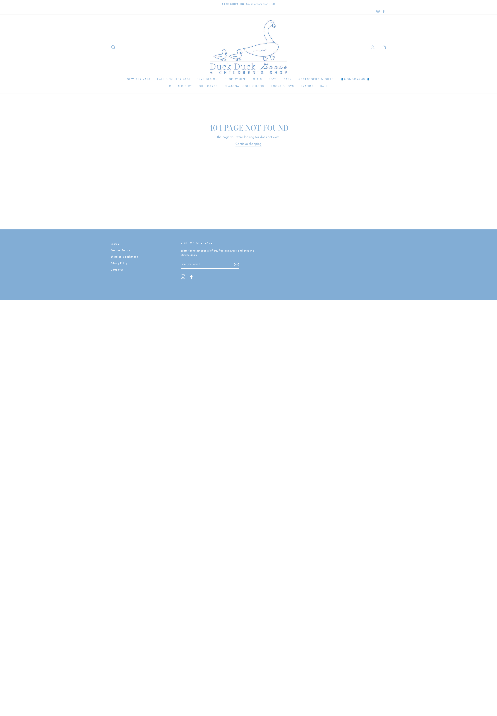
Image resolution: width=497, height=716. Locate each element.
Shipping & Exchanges (124, 257)
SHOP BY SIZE (235, 79)
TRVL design (207, 79)
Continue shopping (248, 143)
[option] (248, 4)
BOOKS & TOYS (282, 86)
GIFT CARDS (208, 86)
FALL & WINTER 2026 (173, 79)
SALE (324, 86)
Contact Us (117, 270)
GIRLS (257, 79)
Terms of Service (120, 250)
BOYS (273, 79)
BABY (287, 79)
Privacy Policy (119, 263)
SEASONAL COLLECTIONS (244, 86)
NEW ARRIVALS (138, 79)
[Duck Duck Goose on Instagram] (183, 276)
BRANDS (307, 86)
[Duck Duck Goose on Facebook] (191, 276)
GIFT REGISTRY (180, 86)
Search (115, 244)
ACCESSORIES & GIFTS (316, 79)
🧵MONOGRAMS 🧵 (355, 79)
